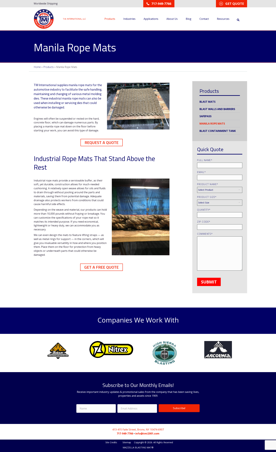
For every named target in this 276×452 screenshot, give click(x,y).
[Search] (238, 19)
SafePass (205, 116)
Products (109, 19)
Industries (129, 19)
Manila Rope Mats (212, 123)
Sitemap (127, 442)
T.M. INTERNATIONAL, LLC (74, 19)
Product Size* (207, 196)
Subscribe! (179, 408)
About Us (172, 19)
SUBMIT (209, 282)
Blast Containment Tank (217, 131)
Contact (204, 19)
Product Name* (207, 184)
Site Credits (111, 442)
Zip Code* (203, 221)
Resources (223, 19)
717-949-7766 (125, 433)
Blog (188, 19)
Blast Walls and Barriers (217, 109)
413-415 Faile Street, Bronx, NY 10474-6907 (138, 429)
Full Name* (204, 160)
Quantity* (204, 209)
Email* (201, 172)
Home (37, 67)
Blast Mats (207, 101)
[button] (101, 142)
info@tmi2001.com (147, 433)
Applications (151, 19)
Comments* (205, 233)
